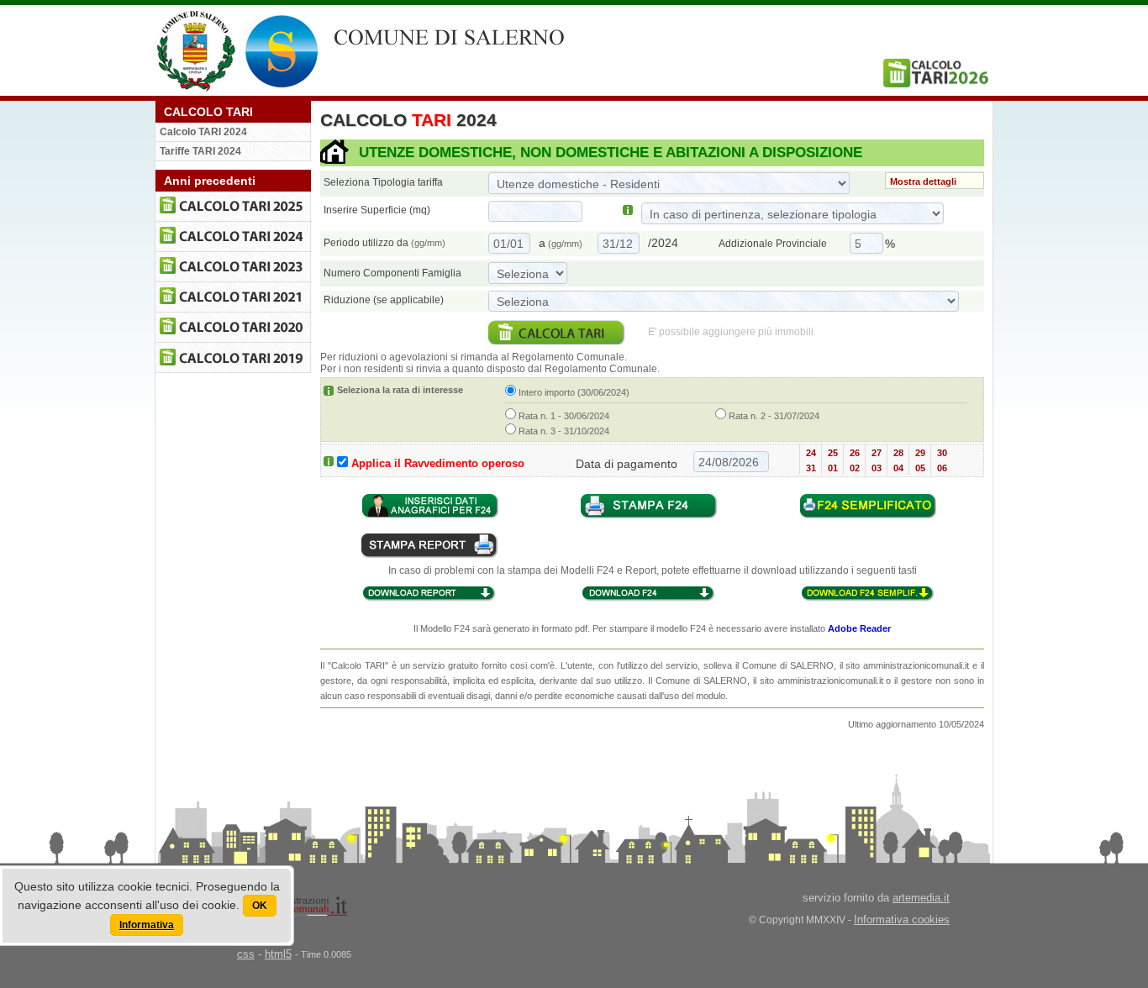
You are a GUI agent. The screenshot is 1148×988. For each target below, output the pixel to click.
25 (833, 453)
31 (811, 468)
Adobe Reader (859, 628)
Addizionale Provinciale (773, 244)
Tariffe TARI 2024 (200, 151)
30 (942, 453)
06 (942, 468)
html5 (278, 954)
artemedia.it (921, 897)
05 (920, 468)
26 (855, 453)
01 (833, 468)
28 (898, 453)
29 (920, 453)
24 (811, 453)
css (246, 954)
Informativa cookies (902, 919)
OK (259, 906)
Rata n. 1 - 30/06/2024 (562, 416)
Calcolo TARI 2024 (203, 132)
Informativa (146, 925)
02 (855, 468)
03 (877, 468)
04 (898, 468)
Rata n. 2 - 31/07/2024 (772, 416)
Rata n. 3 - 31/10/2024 (562, 431)
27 (877, 453)
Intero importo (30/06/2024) (572, 392)
